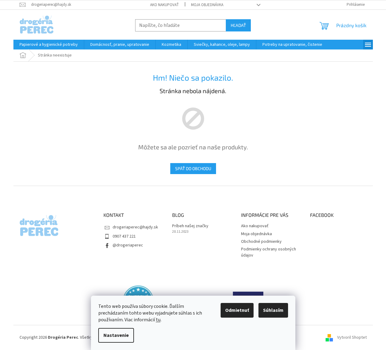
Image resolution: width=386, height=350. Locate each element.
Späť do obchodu (193, 168)
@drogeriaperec (128, 245)
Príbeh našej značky (190, 226)
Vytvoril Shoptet (352, 337)
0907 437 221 (124, 236)
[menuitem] (48, 44)
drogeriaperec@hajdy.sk (135, 227)
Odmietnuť (237, 310)
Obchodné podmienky (261, 242)
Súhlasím (273, 310)
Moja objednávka (207, 5)
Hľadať (238, 25)
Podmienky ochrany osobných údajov (268, 252)
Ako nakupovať (164, 5)
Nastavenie (116, 335)
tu (158, 319)
